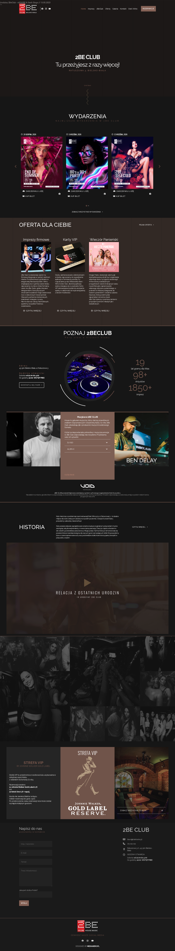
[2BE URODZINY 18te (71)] (157, 723)
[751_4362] (122, 723)
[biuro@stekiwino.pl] (125, 839)
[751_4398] (87, 723)
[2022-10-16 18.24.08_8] (157, 688)
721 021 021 (131, 844)
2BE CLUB (87, 57)
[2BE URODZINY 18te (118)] (105, 671)
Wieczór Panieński (104, 240)
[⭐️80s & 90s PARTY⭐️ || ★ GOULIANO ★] (87, 163)
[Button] (59, 194)
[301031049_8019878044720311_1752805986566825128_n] (17, 653)
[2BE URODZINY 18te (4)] (35, 706)
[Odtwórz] (87, 588)
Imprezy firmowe (36, 240)
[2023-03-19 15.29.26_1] (52, 653)
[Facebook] (42, 9)
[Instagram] (46, 9)
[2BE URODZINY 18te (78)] (157, 653)
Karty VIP (70, 240)
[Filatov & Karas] (142, 439)
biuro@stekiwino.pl (134, 839)
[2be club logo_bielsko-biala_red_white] (28, 9)
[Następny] (159, 166)
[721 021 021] (125, 844)
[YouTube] (49, 9)
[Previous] (15, 166)
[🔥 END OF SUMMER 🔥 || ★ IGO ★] (42, 163)
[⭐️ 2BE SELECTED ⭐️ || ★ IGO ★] (132, 163)
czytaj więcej (69, 475)
